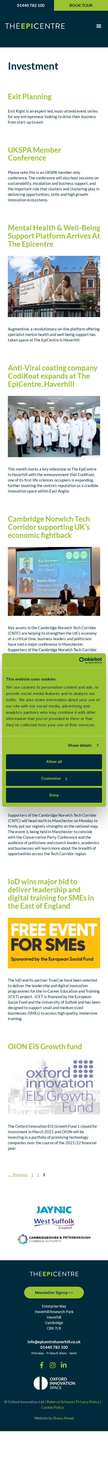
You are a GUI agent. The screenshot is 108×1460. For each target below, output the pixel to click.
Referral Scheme (60, 1402)
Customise (51, 778)
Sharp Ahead (63, 1418)
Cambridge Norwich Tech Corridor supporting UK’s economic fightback (49, 526)
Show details (80, 745)
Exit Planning (29, 96)
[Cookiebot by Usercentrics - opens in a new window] (79, 660)
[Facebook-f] (42, 1365)
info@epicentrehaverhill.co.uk (54, 1341)
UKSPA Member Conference (34, 153)
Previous (18, 1174)
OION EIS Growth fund (45, 1046)
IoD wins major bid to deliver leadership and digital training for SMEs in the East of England (51, 893)
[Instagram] (53, 1365)
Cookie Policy (52, 1407)
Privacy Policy (87, 1402)
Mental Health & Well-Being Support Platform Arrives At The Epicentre (54, 235)
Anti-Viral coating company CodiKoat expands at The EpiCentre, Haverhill (53, 375)
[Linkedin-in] (64, 1365)
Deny (54, 795)
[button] (99, 26)
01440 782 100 (31, 5)
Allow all (54, 761)
